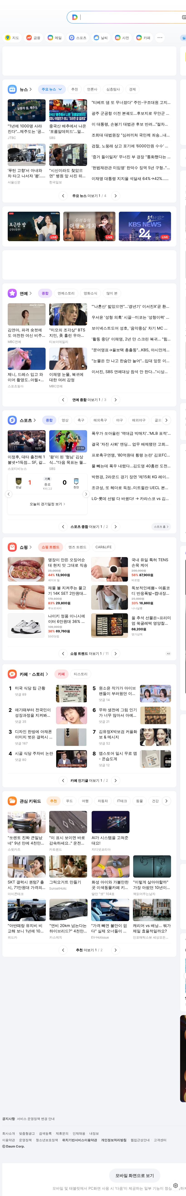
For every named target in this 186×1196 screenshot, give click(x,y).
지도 (15, 38)
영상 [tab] (65, 420)
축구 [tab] (81, 420)
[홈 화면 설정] (176, 1186)
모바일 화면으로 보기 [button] (134, 1175)
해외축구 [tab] (100, 420)
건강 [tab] (155, 801)
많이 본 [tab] (111, 293)
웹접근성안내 (140, 1140)
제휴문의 (62, 1133)
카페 (147, 38)
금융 (37, 38)
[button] (160, 38)
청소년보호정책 (47, 1140)
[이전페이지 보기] (8, 494)
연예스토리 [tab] (66, 293)
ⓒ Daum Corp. (13, 1146)
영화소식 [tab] (90, 293)
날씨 (104, 38)
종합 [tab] (45, 293)
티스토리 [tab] (81, 674)
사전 (125, 38)
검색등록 (45, 1133)
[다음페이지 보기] (86, 494)
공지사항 (8, 1119)
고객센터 (160, 1140)
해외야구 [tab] (139, 420)
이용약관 (8, 1140)
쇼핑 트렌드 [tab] (50, 547)
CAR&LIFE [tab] (103, 547)
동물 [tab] (139, 801)
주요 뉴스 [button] (47, 88)
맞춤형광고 (27, 1133)
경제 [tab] (132, 89)
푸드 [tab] (69, 801)
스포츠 (81, 38)
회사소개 (8, 1133)
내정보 (94, 1133)
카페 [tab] (61, 674)
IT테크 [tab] (122, 801)
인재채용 (79, 1133)
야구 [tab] (119, 420)
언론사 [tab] (92, 89)
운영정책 (25, 1140)
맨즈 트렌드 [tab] (77, 547)
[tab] (52, 89)
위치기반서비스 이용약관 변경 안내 (42, 1119)
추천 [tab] (74, 89)
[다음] (166, 420)
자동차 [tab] (103, 801)
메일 (58, 38)
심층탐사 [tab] (113, 89)
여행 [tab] (85, 801)
